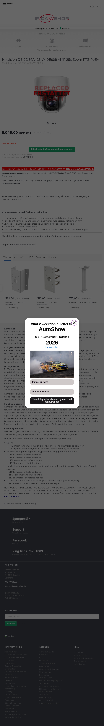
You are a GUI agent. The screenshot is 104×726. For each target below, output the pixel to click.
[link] (52, 364)
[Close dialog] (74, 322)
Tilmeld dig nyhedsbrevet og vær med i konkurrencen (52, 400)
